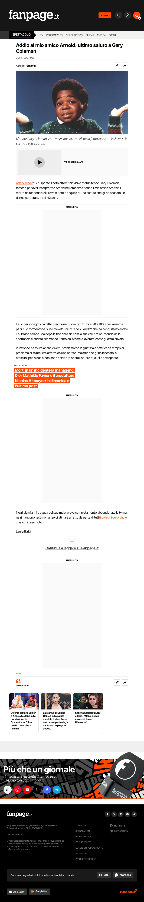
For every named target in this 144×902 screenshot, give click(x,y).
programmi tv (54, 35)
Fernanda (31, 65)
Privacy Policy (83, 836)
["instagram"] (17, 790)
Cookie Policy (83, 842)
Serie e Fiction (74, 35)
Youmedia (81, 825)
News (18, 674)
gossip (113, 35)
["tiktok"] (8, 790)
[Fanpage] (19, 814)
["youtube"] (27, 790)
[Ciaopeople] (128, 892)
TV (41, 35)
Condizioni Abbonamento (89, 847)
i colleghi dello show (113, 517)
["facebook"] (47, 790)
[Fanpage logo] (29, 15)
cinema (90, 35)
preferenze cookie (86, 859)
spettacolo (21, 34)
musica (101, 35)
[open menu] (4, 35)
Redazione (81, 853)
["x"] (37, 790)
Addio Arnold (24, 183)
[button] (125, 66)
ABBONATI (105, 15)
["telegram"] (57, 790)
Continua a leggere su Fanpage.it (72, 548)
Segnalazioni (83, 831)
